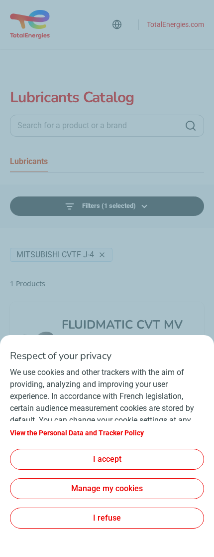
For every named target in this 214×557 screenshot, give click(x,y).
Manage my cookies (107, 488)
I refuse (107, 518)
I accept (107, 459)
